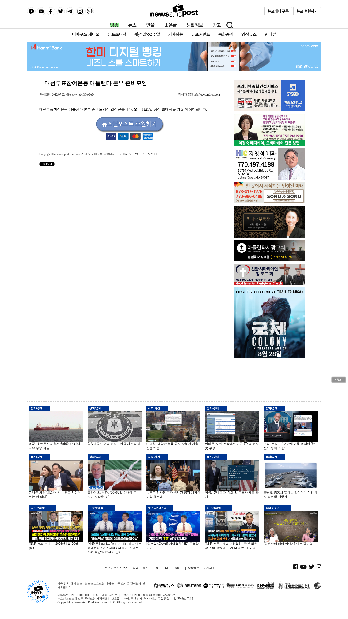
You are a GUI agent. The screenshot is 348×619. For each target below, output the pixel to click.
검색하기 (229, 25)
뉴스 (132, 25)
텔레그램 (70, 11)
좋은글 (170, 25)
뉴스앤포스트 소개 (116, 568)
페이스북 (51, 11)
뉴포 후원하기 (307, 11)
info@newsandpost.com (207, 94)
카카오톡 (89, 11)
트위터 (60, 11)
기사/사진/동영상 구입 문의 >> (139, 154)
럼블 (31, 11)
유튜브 (41, 11)
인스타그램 (80, 11)
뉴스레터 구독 (278, 11)
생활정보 (194, 25)
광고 (217, 25)
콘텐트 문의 (184, 598)
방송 (114, 25)
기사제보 (209, 568)
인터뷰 (166, 568)
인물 (150, 25)
